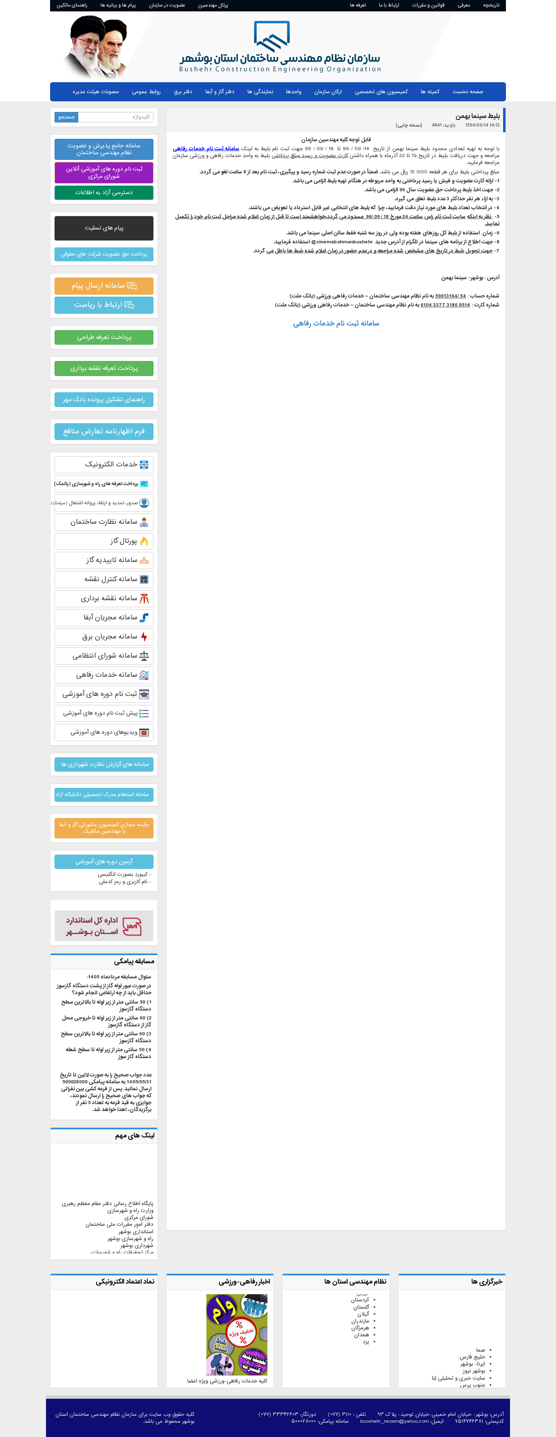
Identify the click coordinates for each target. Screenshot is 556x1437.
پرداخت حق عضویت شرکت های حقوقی (104, 254)
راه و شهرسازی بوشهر (130, 1224)
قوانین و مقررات (428, 5)
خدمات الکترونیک (112, 464)
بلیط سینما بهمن (478, 116)
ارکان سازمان (328, 92)
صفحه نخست (468, 92)
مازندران (360, 1306)
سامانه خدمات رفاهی (107, 674)
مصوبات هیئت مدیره (96, 92)
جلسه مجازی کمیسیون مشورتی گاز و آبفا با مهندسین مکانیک (104, 828)
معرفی (463, 5)
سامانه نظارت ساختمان (104, 521)
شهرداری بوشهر (136, 1231)
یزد (366, 1327)
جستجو (66, 117)
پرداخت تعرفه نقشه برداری (104, 368)
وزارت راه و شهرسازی (130, 1196)
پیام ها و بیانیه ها (118, 5)
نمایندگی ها (260, 92)
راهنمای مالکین (72, 5)
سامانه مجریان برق (110, 636)
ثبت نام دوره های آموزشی (100, 694)
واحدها (293, 92)
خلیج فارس (472, 1342)
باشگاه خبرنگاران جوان (461, 1377)
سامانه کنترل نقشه (111, 579)
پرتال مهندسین (213, 5)
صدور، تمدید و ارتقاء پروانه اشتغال (97, 503)
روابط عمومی (146, 92)
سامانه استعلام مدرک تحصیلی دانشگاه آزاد (102, 794)
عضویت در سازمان (167, 5)
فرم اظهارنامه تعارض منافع (104, 431)
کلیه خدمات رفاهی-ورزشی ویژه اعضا (227, 1381)
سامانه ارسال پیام (99, 285)
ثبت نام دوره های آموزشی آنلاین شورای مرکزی (104, 172)
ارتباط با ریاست (99, 305)
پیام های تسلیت (104, 227)
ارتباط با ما (389, 5)
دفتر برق (183, 92)
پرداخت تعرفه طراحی (104, 337)
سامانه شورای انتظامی (105, 655)
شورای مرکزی (139, 1203)
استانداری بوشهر (135, 1217)
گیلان (363, 1299)
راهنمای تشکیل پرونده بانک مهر (104, 400)
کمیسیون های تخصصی (381, 92)
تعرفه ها (358, 5)
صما (480, 1335)
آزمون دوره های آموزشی (104, 861)
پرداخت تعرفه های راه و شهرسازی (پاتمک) (97, 484)
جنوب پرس (472, 1370)
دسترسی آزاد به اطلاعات (104, 192)
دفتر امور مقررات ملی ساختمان (119, 1210)
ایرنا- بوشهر (472, 1349)
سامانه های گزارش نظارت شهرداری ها (105, 764)
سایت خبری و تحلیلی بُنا (458, 1363)
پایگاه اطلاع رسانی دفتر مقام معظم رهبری (107, 1189)
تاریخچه (491, 5)
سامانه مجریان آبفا (111, 617)
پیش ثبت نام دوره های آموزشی (101, 713)
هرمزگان (360, 1313)
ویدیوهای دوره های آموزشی (104, 732)
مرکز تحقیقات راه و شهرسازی (121, 1238)
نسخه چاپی (409, 125)
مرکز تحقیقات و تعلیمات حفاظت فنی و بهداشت (110, 1248)
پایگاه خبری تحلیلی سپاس (456, 1384)
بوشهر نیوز (474, 1356)
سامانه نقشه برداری (110, 598)
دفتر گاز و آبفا (220, 92)
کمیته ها (430, 92)
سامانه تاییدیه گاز (113, 560)
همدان (361, 1320)
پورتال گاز (125, 541)
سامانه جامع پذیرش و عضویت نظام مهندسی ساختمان (104, 149)
